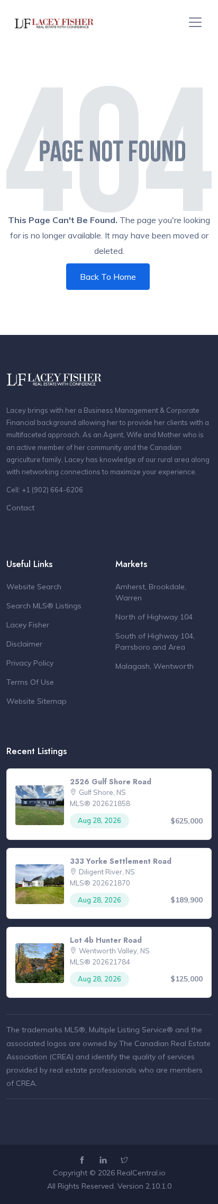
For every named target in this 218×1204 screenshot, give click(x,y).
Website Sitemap (36, 701)
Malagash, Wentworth (154, 666)
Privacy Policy (29, 663)
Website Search (33, 586)
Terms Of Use (30, 682)
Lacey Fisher (27, 625)
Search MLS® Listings (43, 605)
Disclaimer (24, 644)
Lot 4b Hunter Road (106, 940)
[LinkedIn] (104, 1160)
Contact (20, 507)
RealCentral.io (141, 1173)
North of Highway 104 (154, 617)
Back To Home (108, 276)
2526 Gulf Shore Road (110, 781)
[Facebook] (83, 1160)
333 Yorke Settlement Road (120, 861)
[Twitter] (126, 1160)
